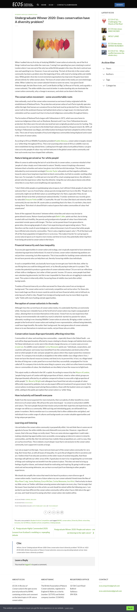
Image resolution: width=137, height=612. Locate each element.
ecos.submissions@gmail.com (110, 591)
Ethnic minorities (84, 520)
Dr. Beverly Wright (33, 381)
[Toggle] (104, 68)
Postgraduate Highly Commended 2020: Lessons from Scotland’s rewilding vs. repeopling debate (31, 531)
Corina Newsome (51, 347)
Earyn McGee (46, 481)
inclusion (17, 523)
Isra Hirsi (70, 481)
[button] (38, 5)
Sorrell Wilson (26, 523)
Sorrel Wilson (30, 499)
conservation (66, 520)
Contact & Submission (67, 5)
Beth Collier (60, 216)
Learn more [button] (69, 608)
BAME (59, 520)
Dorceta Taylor (52, 171)
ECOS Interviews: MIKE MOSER (115, 30)
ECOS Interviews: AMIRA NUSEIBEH (115, 45)
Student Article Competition (26, 14)
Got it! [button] (130, 608)
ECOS (51, 5)
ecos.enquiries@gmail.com (109, 586)
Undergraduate (55, 523)
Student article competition (40, 523)
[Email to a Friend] (54, 512)
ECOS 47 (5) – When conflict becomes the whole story (116, 53)
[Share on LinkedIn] (62, 512)
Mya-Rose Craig (21, 481)
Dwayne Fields (31, 199)
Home (43, 5)
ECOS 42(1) (29, 502)
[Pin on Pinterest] (58, 512)
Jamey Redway (35, 481)
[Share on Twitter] (49, 512)
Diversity (75, 520)
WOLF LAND (113, 36)
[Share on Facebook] (45, 512)
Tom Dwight (53, 506)
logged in (28, 564)
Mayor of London (82, 372)
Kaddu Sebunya (61, 141)
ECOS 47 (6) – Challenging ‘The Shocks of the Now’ (115, 21)
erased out (19, 347)
